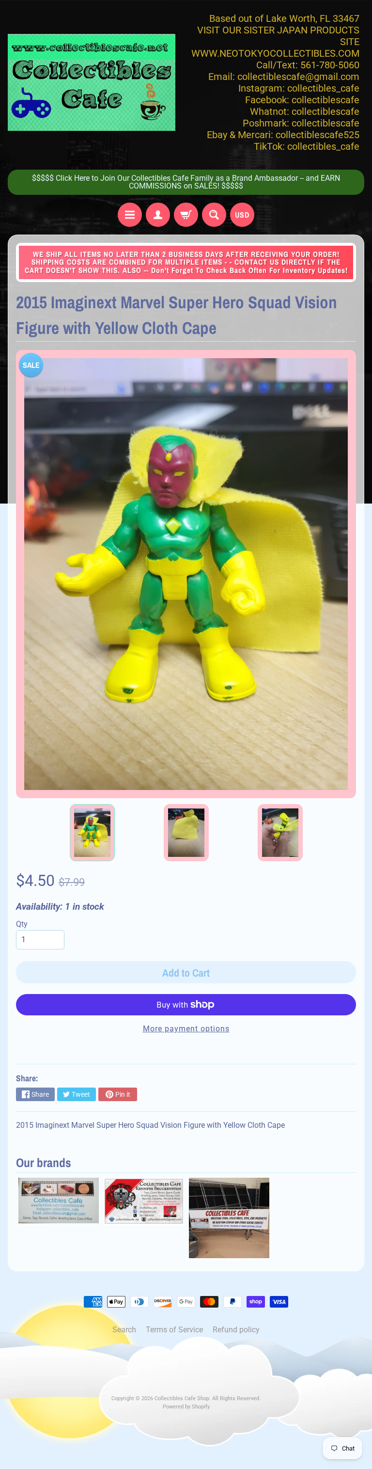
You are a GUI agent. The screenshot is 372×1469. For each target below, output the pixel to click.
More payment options (186, 1028)
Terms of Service (174, 1329)
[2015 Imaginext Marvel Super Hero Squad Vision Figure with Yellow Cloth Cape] (92, 832)
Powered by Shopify (186, 1407)
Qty (22, 924)
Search (124, 1329)
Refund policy (236, 1329)
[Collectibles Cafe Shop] (91, 82)
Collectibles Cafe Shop (182, 1398)
